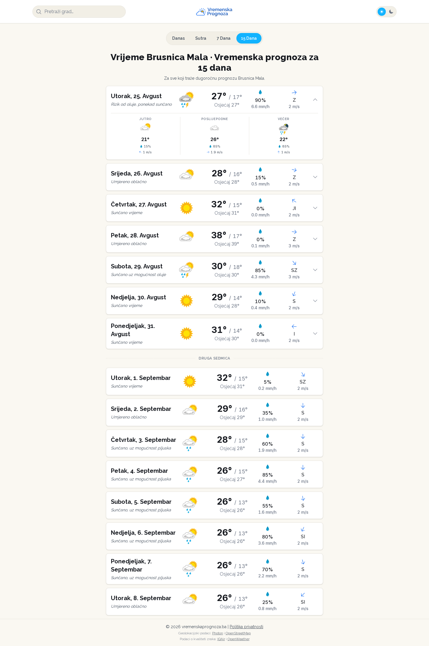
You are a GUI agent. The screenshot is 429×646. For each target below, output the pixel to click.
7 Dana (224, 38)
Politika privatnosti (246, 626)
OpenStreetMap (238, 633)
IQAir (221, 639)
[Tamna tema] (391, 12)
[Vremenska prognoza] (214, 12)
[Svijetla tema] (382, 12)
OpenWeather (239, 639)
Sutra (200, 38)
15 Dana (249, 38)
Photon (217, 633)
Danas (178, 38)
